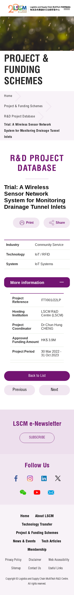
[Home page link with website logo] (39, 8)
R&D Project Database (19, 116)
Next (54, 390)
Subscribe (37, 437)
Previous (20, 390)
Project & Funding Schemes (23, 106)
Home (8, 96)
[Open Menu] (67, 8)
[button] (51, 492)
